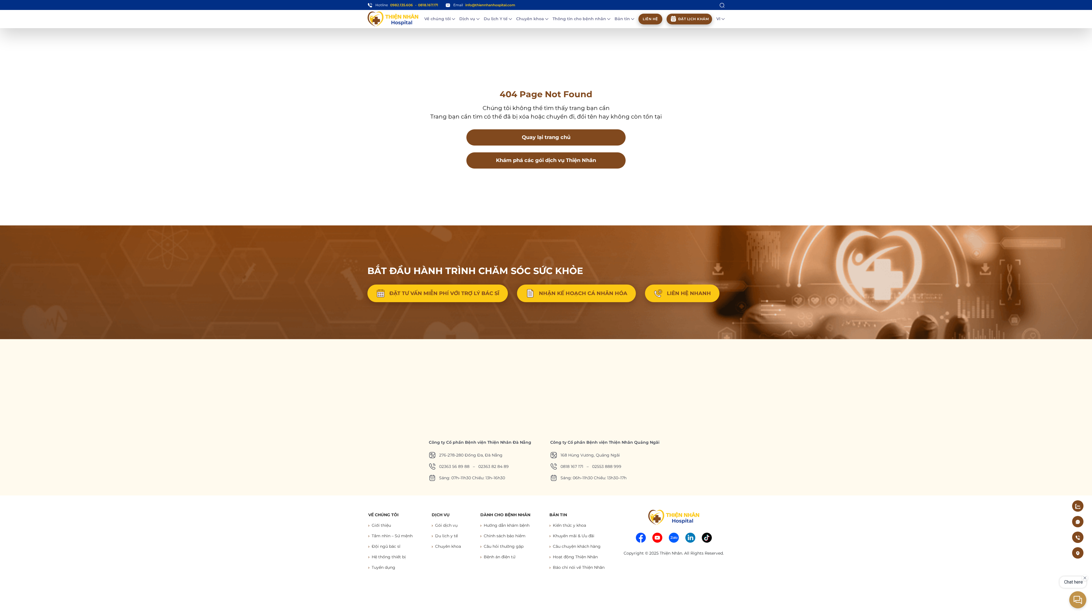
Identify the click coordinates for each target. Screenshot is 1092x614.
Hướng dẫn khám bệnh (507, 525)
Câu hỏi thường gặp (504, 546)
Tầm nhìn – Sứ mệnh (392, 535)
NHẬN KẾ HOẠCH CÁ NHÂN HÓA (583, 293)
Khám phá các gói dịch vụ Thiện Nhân (546, 160)
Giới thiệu (381, 525)
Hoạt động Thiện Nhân (575, 556)
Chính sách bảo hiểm (505, 535)
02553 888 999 (606, 466)
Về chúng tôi (438, 18)
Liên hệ (650, 19)
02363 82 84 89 (493, 466)
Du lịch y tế (446, 535)
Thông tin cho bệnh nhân (580, 18)
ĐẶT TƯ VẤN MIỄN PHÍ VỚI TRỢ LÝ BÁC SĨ (444, 293)
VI (718, 18)
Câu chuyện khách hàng (577, 546)
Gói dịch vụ (446, 525)
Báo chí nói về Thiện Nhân (579, 567)
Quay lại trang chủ (546, 137)
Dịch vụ (467, 18)
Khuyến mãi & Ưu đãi (573, 535)
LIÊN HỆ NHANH (689, 293)
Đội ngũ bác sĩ (386, 546)
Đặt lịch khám (693, 19)
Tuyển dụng (383, 567)
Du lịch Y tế (496, 18)
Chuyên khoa (530, 18)
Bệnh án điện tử (499, 556)
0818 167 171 (572, 466)
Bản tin (623, 18)
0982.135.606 (401, 5)
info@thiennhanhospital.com (490, 5)
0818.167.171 (428, 5)
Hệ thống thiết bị (389, 556)
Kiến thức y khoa (569, 525)
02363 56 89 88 (454, 466)
